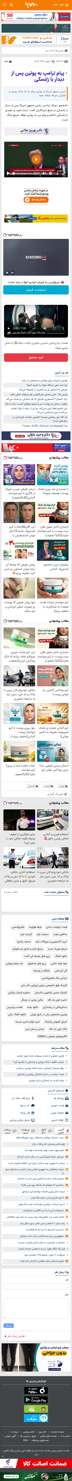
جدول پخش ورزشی (20, 1120)
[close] (2, 1456)
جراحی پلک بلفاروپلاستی (54, 978)
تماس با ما (65, 1436)
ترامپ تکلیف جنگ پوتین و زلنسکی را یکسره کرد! (38, 1062)
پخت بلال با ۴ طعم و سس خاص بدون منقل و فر (42, 1223)
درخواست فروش (36, 290)
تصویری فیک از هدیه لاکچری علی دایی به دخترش (40, 1179)
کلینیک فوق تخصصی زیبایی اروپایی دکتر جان (44, 985)
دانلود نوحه (32, 1007)
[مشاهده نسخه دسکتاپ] (4, 4)
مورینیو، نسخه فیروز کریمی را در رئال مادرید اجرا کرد (40, 1157)
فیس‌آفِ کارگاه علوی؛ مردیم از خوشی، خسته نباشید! (41, 1249)
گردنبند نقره (26, 934)
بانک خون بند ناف (58, 1029)
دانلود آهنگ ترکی (17, 1014)
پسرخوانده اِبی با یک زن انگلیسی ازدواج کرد (43, 1210)
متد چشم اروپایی (14, 963)
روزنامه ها (59, 1098)
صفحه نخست (57, 1432)
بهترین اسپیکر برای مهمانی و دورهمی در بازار (44, 380)
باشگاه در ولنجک (41, 971)
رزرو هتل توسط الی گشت (37, 956)
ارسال (8, 1325)
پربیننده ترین (26, 1131)
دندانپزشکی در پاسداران (55, 1007)
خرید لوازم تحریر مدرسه (27, 1022)
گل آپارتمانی (61, 971)
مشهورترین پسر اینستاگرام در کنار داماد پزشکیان (42, 1236)
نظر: (67, 1295)
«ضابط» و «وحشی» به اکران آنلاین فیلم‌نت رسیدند (41, 1243)
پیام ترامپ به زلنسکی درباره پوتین (46, 1080)
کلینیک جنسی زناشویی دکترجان (51, 993)
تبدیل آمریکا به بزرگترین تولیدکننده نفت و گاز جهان (41, 1204)
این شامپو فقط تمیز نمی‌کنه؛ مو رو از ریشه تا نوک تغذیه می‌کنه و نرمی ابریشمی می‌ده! (39, 410)
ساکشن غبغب (60, 934)
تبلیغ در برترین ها (28, 1436)
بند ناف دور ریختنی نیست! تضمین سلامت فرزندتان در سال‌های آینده (39, 419)
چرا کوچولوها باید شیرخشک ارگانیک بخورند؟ (44, 426)
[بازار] (36, 1409)
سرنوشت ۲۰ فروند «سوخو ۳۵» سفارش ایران (44, 1255)
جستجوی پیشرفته (40, 1440)
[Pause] (7, 272)
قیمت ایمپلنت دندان (56, 927)
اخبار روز (43, 1432)
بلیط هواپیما (35, 927)
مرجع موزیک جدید (57, 949)
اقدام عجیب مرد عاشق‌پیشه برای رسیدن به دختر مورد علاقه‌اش (35, 1217)
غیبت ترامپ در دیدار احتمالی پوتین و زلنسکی (40, 1074)
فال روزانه (25, 1113)
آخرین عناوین (61, 1131)
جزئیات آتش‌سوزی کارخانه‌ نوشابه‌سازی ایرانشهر (43, 1192)
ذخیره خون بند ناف (57, 1000)
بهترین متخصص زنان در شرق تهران (49, 1014)
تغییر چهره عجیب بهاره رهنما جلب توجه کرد (44, 1150)
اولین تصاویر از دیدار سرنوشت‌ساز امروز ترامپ (40, 1056)
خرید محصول (36, 357)
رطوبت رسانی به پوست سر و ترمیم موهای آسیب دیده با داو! (36, 404)
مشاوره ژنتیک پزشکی (19, 993)
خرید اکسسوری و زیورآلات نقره (51, 942)
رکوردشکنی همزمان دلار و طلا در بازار (48, 1144)
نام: (67, 1280)
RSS (25, 1440)
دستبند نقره (42, 934)
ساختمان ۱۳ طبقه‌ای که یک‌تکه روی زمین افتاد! (42, 1185)
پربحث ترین (7, 1131)
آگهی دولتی (10, 1436)
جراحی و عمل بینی (34, 1029)
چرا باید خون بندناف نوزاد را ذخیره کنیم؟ (46, 385)
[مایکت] (36, 1418)
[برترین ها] (31, 5)
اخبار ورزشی (29, 1432)
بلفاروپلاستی (18, 927)
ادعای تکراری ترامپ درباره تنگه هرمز (47, 1198)
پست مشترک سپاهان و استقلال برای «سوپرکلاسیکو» (40, 1138)
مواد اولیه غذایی (59, 963)
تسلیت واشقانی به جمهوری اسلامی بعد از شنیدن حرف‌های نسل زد (34, 1171)
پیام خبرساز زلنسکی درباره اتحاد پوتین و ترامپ (40, 1068)
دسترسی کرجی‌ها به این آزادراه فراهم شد (45, 1230)
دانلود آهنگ (61, 956)
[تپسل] (5, 235)
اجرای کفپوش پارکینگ (55, 1022)
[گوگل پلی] (36, 1400)
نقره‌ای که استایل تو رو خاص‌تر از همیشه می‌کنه (43, 390)
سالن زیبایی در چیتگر (32, 1000)
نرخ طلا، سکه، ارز (21, 1098)
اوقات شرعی (57, 1120)
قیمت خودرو (57, 1106)
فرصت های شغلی (48, 1436)
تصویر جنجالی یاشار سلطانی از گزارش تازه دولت (42, 1261)
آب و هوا (25, 1106)
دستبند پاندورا (24, 942)
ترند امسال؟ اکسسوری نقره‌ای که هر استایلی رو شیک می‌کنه (36, 399)
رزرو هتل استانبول (37, 963)
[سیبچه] (36, 1391)
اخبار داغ (43, 1131)
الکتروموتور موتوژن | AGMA (52, 1036)
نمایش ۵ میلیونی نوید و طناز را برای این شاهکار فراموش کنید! (36, 1163)
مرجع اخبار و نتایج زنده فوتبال (27, 949)
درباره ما (15, 1432)
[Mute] (12, 272)
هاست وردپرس (14, 1007)
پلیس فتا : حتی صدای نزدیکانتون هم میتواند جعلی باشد (38, 394)
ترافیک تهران (57, 1113)
